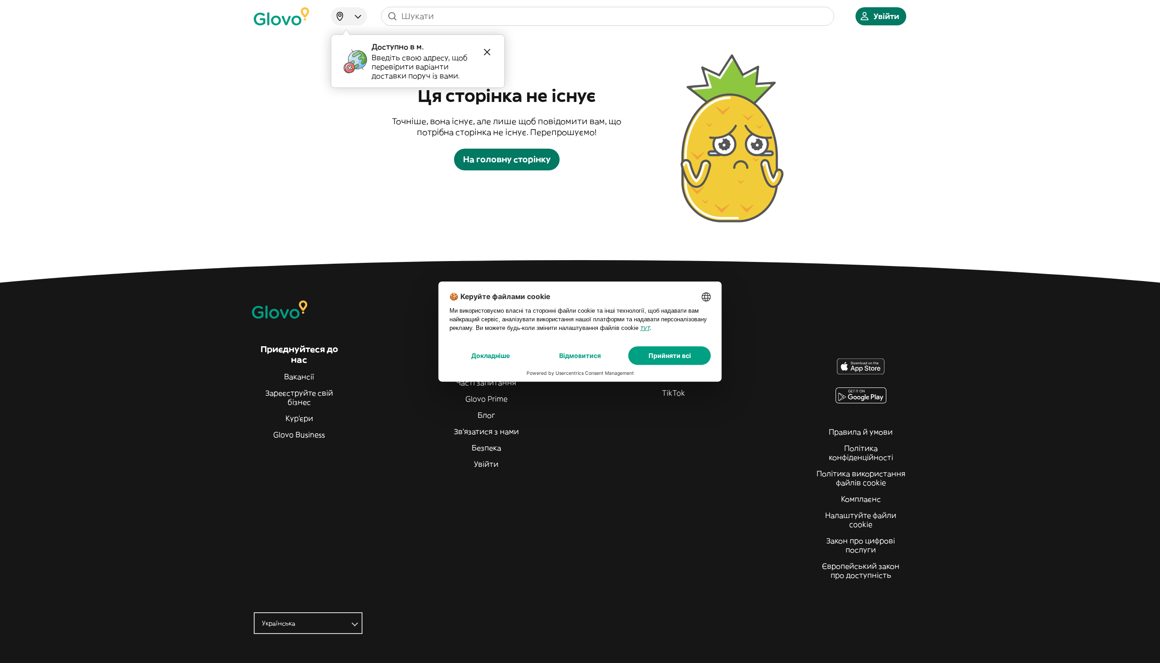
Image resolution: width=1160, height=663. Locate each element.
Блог (486, 415)
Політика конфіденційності (861, 453)
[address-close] (487, 52)
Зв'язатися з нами (486, 431)
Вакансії (299, 376)
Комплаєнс (861, 498)
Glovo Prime (486, 398)
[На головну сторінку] (281, 16)
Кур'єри (299, 418)
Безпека (486, 447)
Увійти (486, 464)
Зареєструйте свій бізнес (299, 397)
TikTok (673, 392)
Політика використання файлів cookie (861, 478)
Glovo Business (299, 434)
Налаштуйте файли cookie (860, 520)
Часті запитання (486, 382)
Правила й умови (861, 431)
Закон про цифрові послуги (860, 545)
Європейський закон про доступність (860, 570)
